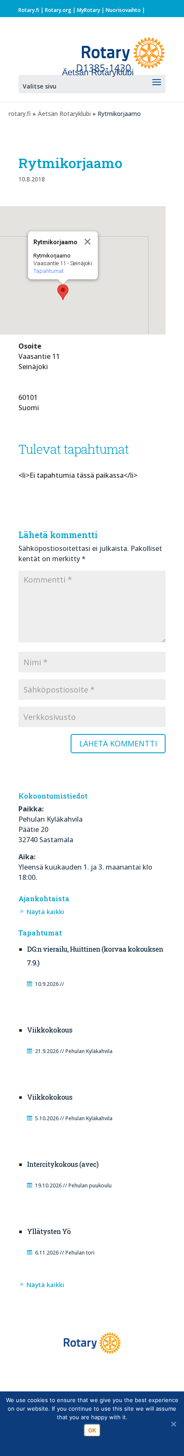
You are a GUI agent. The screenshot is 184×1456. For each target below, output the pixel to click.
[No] (173, 1424)
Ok (92, 1430)
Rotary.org (58, 10)
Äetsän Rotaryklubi (64, 113)
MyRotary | (91, 10)
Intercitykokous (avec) (62, 1164)
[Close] (87, 241)
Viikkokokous (49, 1029)
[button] (62, 292)
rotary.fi (20, 113)
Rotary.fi (28, 10)
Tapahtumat (48, 271)
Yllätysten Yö (49, 1231)
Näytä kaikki (45, 911)
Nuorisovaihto (123, 10)
